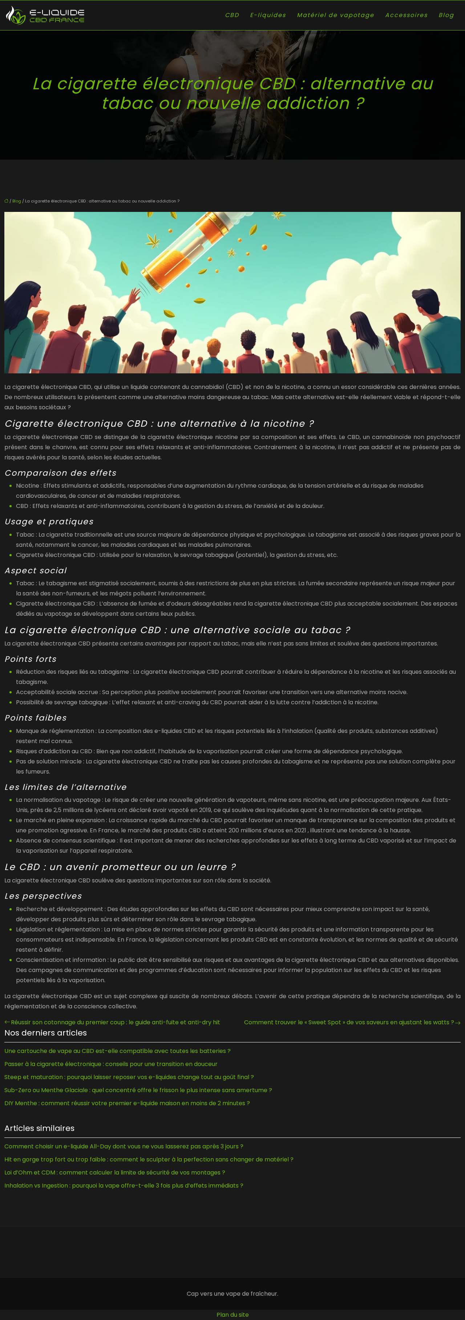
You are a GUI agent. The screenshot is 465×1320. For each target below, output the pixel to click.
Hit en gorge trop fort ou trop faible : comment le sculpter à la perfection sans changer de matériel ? (149, 1159)
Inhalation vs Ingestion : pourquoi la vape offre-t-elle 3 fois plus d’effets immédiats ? (123, 1185)
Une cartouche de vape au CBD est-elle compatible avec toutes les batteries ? (117, 1051)
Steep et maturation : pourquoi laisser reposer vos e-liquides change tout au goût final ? (129, 1077)
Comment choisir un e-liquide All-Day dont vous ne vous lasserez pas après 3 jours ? (123, 1146)
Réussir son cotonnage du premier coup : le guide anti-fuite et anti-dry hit (115, 1022)
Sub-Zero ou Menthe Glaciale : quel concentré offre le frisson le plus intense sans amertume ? (138, 1090)
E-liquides (268, 15)
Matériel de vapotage (335, 15)
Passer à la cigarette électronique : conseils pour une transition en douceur (111, 1064)
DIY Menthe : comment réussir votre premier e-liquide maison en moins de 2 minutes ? (127, 1103)
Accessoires (406, 15)
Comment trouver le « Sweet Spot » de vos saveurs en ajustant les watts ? (349, 1022)
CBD (232, 15)
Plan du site (233, 1315)
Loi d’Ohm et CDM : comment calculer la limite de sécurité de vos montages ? (114, 1172)
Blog (446, 15)
